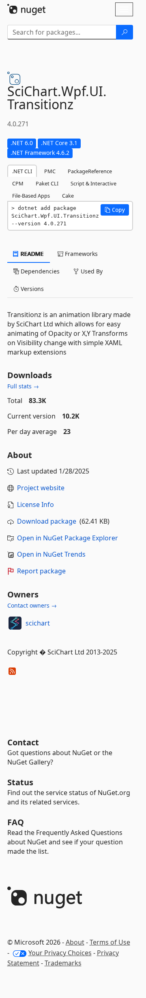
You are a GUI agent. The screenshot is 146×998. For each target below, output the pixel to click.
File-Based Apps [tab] (31, 195)
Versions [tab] (31, 289)
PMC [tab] (50, 171)
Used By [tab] (91, 271)
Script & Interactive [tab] (93, 183)
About (75, 942)
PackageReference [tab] (90, 171)
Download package (46, 521)
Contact (23, 742)
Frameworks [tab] (80, 254)
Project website (40, 487)
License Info (35, 504)
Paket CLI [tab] (47, 183)
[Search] (124, 32)
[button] (115, 210)
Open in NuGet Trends (51, 554)
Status (20, 782)
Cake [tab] (68, 195)
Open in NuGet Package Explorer (67, 537)
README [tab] (31, 254)
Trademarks (63, 962)
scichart (38, 623)
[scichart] (15, 623)
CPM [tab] (18, 183)
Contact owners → (32, 605)
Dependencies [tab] (39, 271)
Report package (41, 570)
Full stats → (23, 386)
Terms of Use (110, 942)
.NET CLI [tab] (22, 171)
